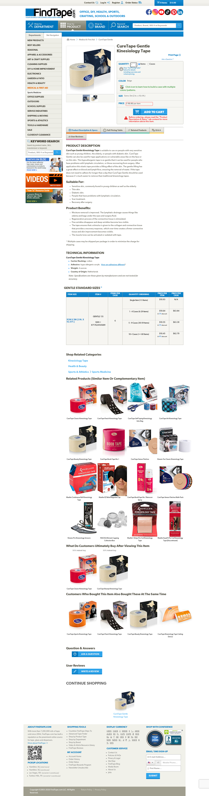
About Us (112, 770)
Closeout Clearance (38, 135)
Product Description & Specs (84, 130)
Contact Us (112, 753)
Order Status (74, 762)
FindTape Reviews (76, 748)
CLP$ (122, 734)
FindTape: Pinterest (174, 12)
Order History (74, 759)
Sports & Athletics (78, 371)
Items (143, 64)
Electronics (34, 74)
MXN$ (124, 731)
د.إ (132, 731)
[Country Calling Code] (150, 762)
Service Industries (37, 111)
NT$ (111, 743)
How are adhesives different (113, 265)
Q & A (158, 130)
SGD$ (134, 740)
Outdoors (33, 102)
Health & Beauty (77, 366)
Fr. (118, 734)
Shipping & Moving (37, 116)
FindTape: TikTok (168, 12)
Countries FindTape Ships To (80, 731)
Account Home (75, 756)
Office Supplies (35, 97)
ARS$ (137, 731)
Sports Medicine (101, 371)
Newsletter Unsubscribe (78, 768)
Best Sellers (33, 45)
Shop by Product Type (77, 737)
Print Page (173, 55)
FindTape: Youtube (161, 12)
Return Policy (86, 790)
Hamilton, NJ (34, 767)
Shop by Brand (75, 742)
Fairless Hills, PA (36, 776)
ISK (117, 737)
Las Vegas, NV (35, 773)
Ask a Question (167, 59)
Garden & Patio (35, 79)
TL (107, 743)
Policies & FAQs (114, 755)
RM (136, 737)
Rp (108, 737)
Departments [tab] (35, 35)
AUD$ (109, 734)
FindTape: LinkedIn (180, 12)
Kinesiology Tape (78, 360)
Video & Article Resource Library (82, 745)
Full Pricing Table (114, 130)
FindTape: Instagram (155, 12)
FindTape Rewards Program (80, 765)
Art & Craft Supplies (38, 60)
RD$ (137, 734)
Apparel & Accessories (39, 55)
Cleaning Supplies (37, 64)
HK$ (122, 737)
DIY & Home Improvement (41, 69)
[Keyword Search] (57, 152)
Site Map (111, 761)
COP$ (128, 734)
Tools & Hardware (37, 125)
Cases (152, 64)
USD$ (109, 731)
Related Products (138, 130)
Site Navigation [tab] (52, 35)
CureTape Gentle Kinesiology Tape (120, 715)
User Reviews (77, 137)
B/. (120, 740)
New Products (35, 41)
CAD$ (115, 731)
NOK (109, 740)
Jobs (110, 772)
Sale (29, 130)
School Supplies (36, 106)
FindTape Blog (114, 764)
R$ (114, 734)
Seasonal (32, 50)
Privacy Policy (100, 790)
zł (123, 740)
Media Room (113, 767)
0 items (168, 3)
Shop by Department (77, 740)
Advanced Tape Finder (78, 734)
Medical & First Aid (87, 40)
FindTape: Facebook (149, 12)
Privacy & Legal (114, 758)
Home (72, 40)
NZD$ (114, 740)
